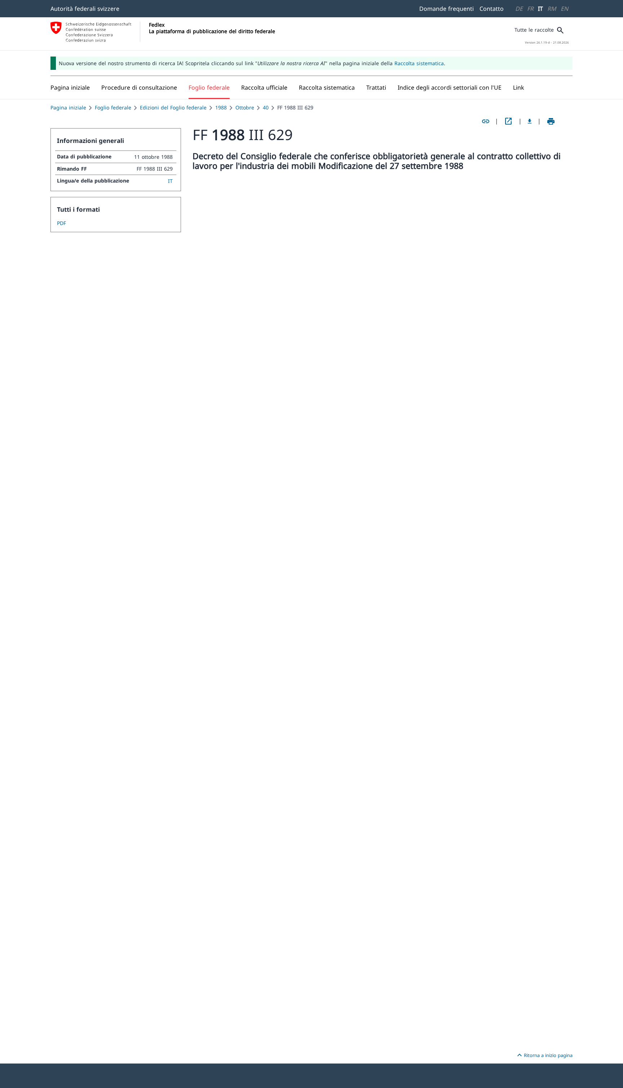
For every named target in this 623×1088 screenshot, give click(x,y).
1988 (221, 107)
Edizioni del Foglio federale (173, 107)
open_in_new (508, 121)
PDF (61, 223)
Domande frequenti (446, 9)
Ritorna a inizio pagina (544, 1055)
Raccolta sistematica (419, 63)
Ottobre (244, 107)
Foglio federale (113, 107)
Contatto (492, 9)
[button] (139, 87)
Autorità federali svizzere (84, 9)
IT (540, 9)
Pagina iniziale (68, 107)
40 (266, 107)
